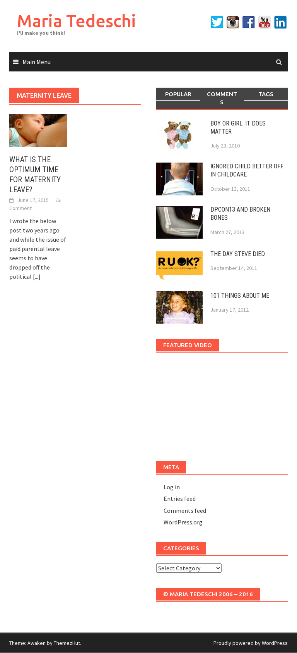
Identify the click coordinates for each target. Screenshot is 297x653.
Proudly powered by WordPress (250, 642)
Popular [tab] (178, 94)
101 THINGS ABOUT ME (239, 295)
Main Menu (36, 62)
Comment (20, 208)
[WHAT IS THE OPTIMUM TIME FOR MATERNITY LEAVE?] (38, 129)
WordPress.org (183, 522)
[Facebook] (248, 22)
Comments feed (185, 510)
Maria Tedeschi (76, 20)
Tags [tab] (265, 94)
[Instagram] (233, 22)
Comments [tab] (222, 98)
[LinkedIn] (280, 22)
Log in (172, 487)
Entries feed (180, 498)
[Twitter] (217, 22)
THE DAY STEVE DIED (237, 254)
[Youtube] (264, 22)
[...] (37, 276)
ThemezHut (67, 642)
